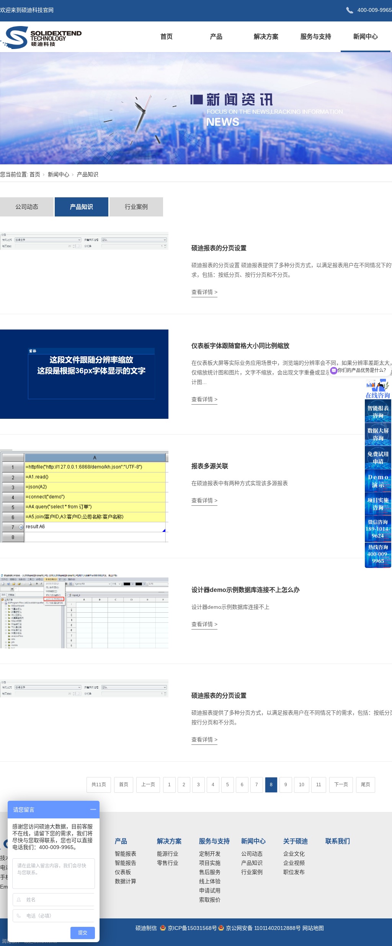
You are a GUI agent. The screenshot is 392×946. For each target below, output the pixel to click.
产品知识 (81, 206)
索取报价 (209, 900)
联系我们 (337, 841)
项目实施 (209, 863)
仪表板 (123, 872)
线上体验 (209, 881)
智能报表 (125, 854)
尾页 (365, 784)
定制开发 (209, 854)
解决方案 (266, 36)
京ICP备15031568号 (192, 928)
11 (318, 784)
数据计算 (125, 881)
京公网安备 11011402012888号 (263, 928)
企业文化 (294, 854)
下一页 (341, 784)
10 (301, 784)
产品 (216, 36)
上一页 (148, 784)
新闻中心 (365, 36)
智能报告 (125, 863)
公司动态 (26, 206)
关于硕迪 (295, 841)
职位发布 (294, 872)
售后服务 (209, 872)
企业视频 (294, 863)
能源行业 (167, 854)
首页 (166, 36)
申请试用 (209, 890)
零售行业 (167, 863)
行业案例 (136, 206)
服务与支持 (316, 36)
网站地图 (313, 928)
